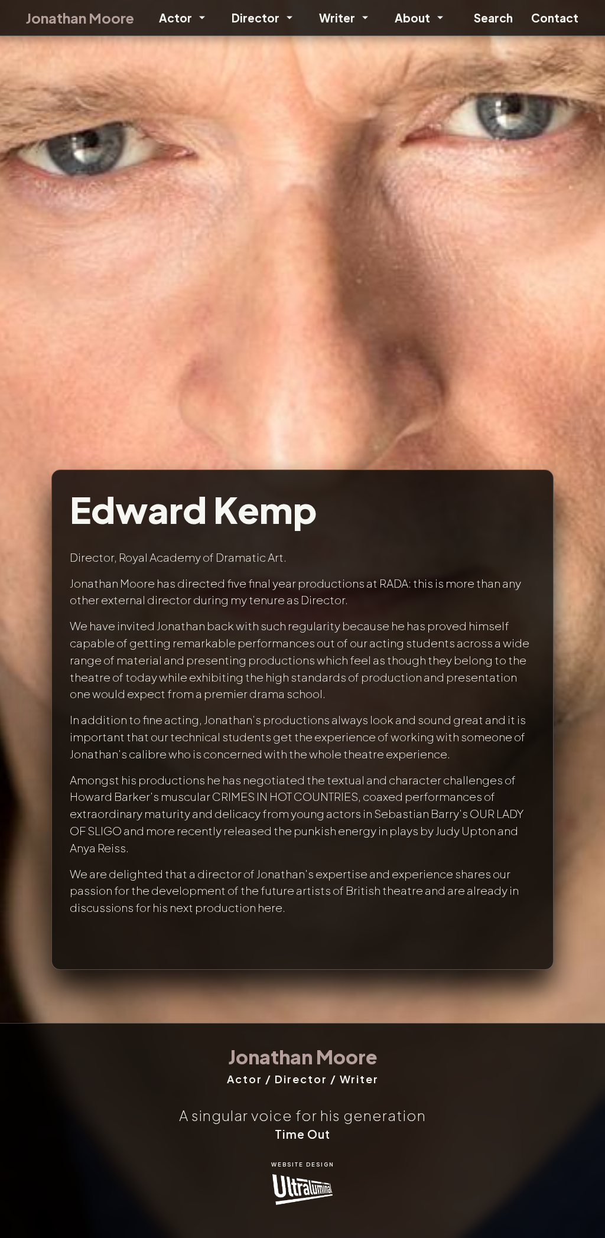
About (412, 18)
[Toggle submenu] (200, 18)
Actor (175, 18)
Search (493, 18)
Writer (337, 18)
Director (255, 18)
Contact (554, 18)
